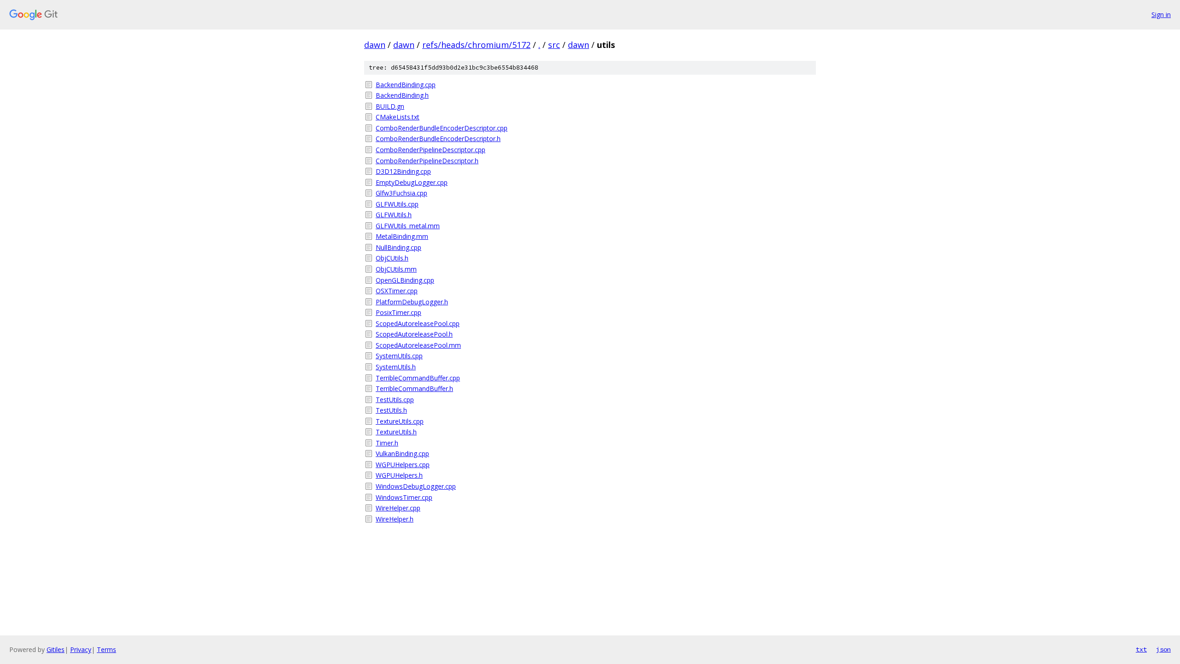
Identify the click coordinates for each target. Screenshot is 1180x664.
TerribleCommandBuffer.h (414, 388)
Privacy (80, 649)
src (554, 44)
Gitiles (56, 649)
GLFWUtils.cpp (397, 204)
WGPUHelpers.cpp (403, 464)
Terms (106, 649)
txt (1141, 649)
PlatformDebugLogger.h (412, 301)
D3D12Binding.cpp (403, 171)
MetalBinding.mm (402, 236)
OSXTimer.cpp (397, 290)
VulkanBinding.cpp (402, 453)
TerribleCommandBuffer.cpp (418, 378)
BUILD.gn (390, 106)
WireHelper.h (394, 519)
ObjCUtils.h (392, 258)
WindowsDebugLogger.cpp (416, 486)
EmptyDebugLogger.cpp (412, 182)
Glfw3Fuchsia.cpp (401, 193)
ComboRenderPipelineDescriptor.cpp (430, 149)
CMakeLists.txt (397, 117)
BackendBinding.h (402, 95)
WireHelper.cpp (398, 508)
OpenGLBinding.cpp (405, 280)
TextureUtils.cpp (400, 421)
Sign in (1161, 14)
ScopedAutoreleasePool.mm (418, 345)
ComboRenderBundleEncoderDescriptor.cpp (441, 128)
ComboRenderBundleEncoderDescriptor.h (438, 138)
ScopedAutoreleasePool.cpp (418, 323)
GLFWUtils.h (394, 214)
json (1163, 649)
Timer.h (387, 443)
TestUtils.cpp (395, 399)
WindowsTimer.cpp (404, 497)
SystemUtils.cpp (399, 355)
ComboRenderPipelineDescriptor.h (427, 160)
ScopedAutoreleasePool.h (414, 334)
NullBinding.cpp (398, 247)
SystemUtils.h (396, 366)
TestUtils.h (391, 410)
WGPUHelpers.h (399, 475)
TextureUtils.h (396, 431)
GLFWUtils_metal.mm (408, 225)
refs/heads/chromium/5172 (476, 44)
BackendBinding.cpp (406, 84)
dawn (374, 44)
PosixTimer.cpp (398, 312)
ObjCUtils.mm (396, 269)
